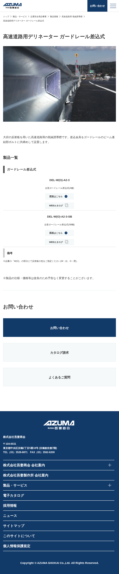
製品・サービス (20, 17)
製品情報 (54, 17)
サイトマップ (13, 526)
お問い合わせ (97, 6)
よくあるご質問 (59, 377)
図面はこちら (56, 196)
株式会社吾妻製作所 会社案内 (25, 475)
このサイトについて (19, 536)
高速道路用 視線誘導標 (72, 17)
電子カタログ (13, 495)
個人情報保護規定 (16, 546)
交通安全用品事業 (38, 17)
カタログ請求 (59, 352)
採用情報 (10, 505)
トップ (6, 17)
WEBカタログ (56, 205)
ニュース (10, 516)
